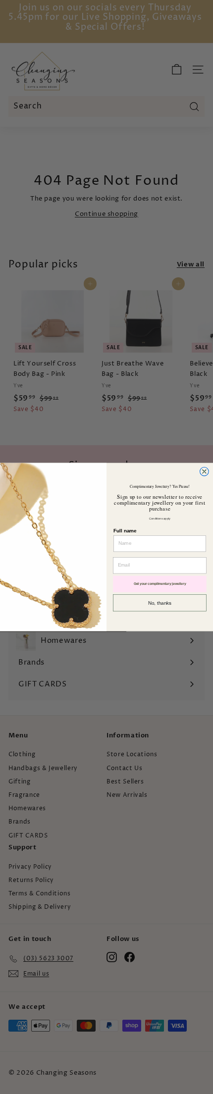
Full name (124, 530)
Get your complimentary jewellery (160, 584)
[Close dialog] (204, 471)
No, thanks (159, 602)
